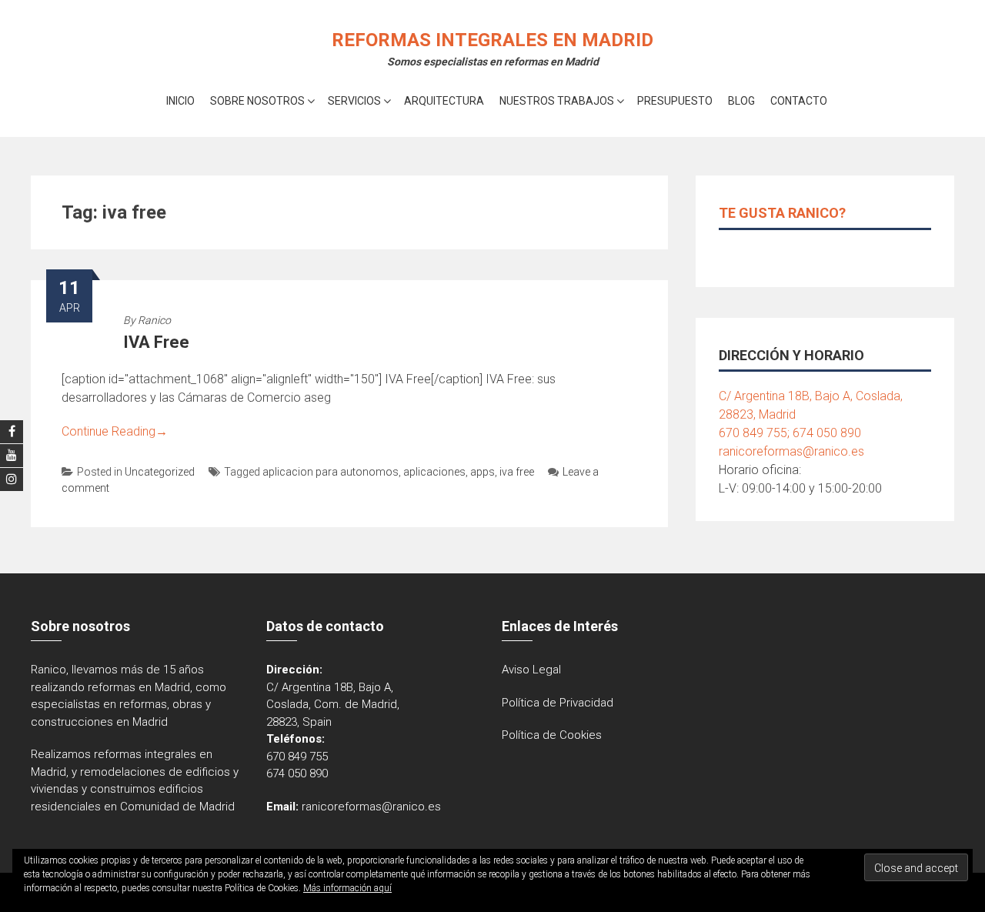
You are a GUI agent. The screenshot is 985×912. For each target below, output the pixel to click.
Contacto (798, 101)
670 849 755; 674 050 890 (790, 433)
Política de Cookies (552, 735)
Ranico (154, 320)
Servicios (354, 101)
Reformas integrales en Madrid (492, 40)
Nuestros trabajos (556, 101)
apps (482, 472)
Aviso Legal (531, 669)
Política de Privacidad (557, 703)
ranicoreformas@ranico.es (791, 451)
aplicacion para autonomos (330, 472)
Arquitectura (444, 101)
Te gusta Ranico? (782, 213)
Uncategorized (160, 472)
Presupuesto (675, 101)
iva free (516, 472)
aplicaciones (434, 472)
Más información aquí (347, 888)
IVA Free (156, 342)
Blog (741, 101)
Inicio (180, 101)
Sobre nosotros (257, 101)
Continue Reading (115, 431)
